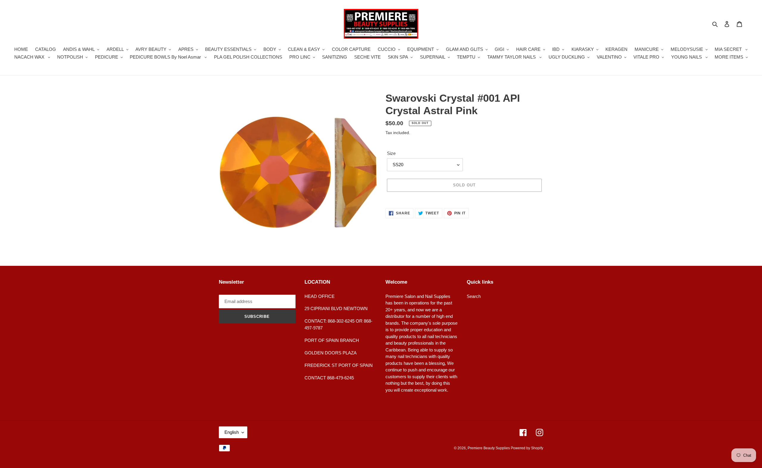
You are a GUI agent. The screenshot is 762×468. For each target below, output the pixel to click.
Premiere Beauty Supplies (489, 448)
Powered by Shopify (527, 448)
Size (391, 153)
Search (474, 296)
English (231, 432)
